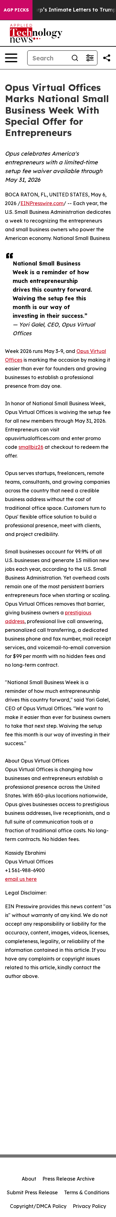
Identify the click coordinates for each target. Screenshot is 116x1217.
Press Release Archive (68, 1179)
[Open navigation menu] (11, 58)
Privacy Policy (89, 1206)
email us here (21, 879)
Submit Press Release (32, 1192)
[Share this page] (106, 58)
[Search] (74, 58)
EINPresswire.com (41, 203)
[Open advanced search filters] (89, 58)
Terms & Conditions (86, 1192)
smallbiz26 (31, 447)
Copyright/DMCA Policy (38, 1206)
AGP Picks (16, 10)
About (29, 1179)
